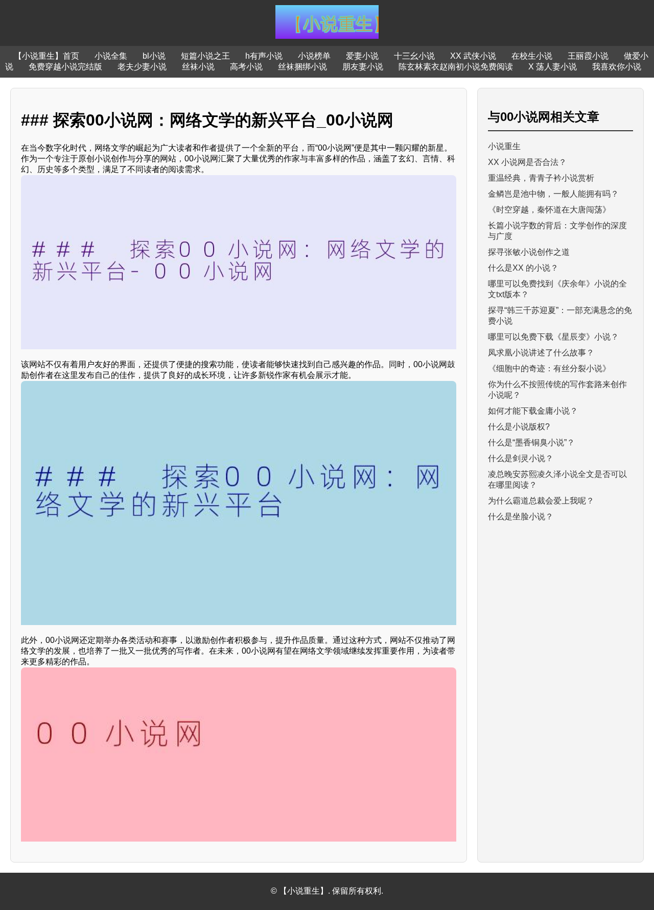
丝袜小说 (198, 66)
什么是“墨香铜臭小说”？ (531, 442)
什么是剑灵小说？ (520, 458)
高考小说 (246, 66)
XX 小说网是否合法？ (527, 162)
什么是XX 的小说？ (523, 268)
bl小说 (154, 56)
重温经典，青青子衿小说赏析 (541, 178)
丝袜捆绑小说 (302, 66)
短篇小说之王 (205, 56)
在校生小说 (531, 56)
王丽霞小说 (588, 56)
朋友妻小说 (362, 66)
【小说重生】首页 (46, 56)
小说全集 (111, 56)
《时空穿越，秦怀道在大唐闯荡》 (549, 209)
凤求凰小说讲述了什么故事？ (541, 352)
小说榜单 (314, 56)
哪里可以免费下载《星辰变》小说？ (553, 336)
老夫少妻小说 (142, 66)
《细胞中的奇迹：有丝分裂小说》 (549, 368)
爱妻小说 (362, 56)
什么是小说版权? (519, 426)
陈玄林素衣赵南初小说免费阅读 (456, 66)
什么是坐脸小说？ (520, 516)
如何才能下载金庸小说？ (533, 410)
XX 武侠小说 (473, 56)
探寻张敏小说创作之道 (529, 252)
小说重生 (504, 146)
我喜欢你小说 (616, 66)
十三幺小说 (414, 56)
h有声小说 (264, 56)
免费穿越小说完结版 (65, 66)
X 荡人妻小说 (552, 66)
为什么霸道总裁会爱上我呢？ (541, 500)
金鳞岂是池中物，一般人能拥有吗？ (553, 193)
